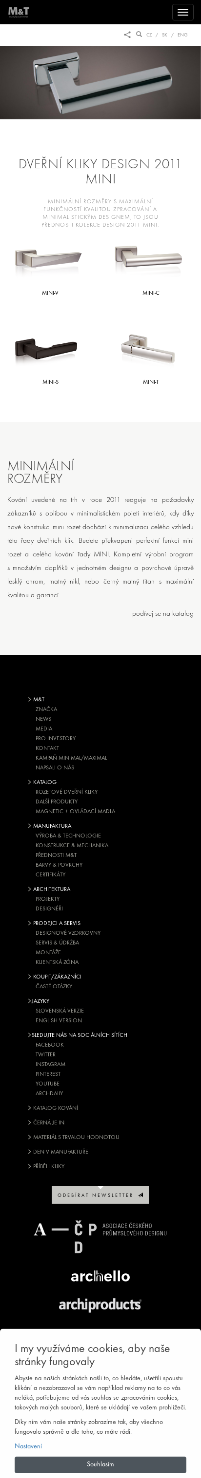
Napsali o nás (55, 768)
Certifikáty (50, 875)
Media (44, 729)
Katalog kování (55, 1108)
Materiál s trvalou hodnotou (76, 1137)
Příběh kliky (48, 1167)
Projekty (48, 899)
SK (164, 35)
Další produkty (57, 802)
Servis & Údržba (57, 943)
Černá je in (48, 1123)
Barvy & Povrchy (59, 865)
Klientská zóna (57, 962)
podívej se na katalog (163, 614)
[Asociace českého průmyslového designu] (100, 1236)
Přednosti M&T (56, 855)
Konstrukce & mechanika (72, 846)
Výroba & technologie (68, 836)
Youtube (48, 1084)
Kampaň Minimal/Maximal (71, 758)
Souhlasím (100, 1464)
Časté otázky (54, 987)
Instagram (50, 1065)
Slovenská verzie (60, 1011)
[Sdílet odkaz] (127, 35)
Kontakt (47, 748)
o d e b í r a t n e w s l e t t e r (98, 1195)
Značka (46, 709)
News (43, 719)
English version (59, 1021)
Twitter (46, 1055)
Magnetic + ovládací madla (75, 812)
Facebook (50, 1045)
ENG (183, 35)
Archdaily (49, 1094)
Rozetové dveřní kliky (67, 792)
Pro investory (56, 739)
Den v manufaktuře (60, 1152)
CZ (149, 35)
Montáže (48, 953)
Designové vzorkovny (68, 933)
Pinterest (48, 1074)
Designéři (49, 909)
